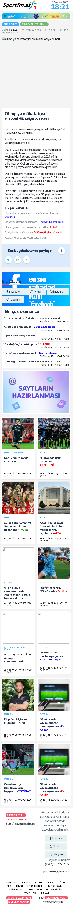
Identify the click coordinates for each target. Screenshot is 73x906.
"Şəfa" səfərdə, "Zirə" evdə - (53, 589)
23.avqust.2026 (23, 538)
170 (9, 735)
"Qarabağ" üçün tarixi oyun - (26, 344)
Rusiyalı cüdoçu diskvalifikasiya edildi (25, 238)
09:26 (45, 670)
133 (9, 473)
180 (9, 670)
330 (9, 800)
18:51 (45, 540)
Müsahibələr (54, 889)
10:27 (45, 737)
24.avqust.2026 (58, 538)
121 (44, 538)
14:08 (10, 672)
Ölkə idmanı (15, 889)
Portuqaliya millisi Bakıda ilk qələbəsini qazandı (31, 318)
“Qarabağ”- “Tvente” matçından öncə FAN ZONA (31, 361)
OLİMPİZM (10, 882)
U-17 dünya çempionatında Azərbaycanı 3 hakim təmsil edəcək (18, 593)
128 (44, 735)
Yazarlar (30, 893)
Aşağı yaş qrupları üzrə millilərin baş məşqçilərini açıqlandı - (52, 528)
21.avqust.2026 (23, 473)
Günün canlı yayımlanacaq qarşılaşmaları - (52, 724)
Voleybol (25, 882)
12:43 (10, 737)
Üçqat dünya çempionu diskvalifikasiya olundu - (31, 215)
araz (14, 30)
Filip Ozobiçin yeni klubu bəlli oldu (16, 721)
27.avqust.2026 (58, 473)
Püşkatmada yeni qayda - (29, 327)
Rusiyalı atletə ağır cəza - (34, 232)
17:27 (10, 540)
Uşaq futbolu (35, 886)
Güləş (51, 882)
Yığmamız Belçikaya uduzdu (19, 335)
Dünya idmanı (34, 889)
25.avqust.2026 (23, 735)
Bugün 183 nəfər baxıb (54, 339)
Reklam (44, 893)
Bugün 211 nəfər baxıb (54, 321)
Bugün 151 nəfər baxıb (54, 356)
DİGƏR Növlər (56, 886)
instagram (59, 291)
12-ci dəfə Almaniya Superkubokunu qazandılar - (17, 526)
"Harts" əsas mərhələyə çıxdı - (30, 353)
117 (44, 603)
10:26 (45, 802)
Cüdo (62, 882)
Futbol (39, 882)
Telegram (14, 299)
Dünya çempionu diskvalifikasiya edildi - (31, 227)
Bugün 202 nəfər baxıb (54, 330)
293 (9, 538)
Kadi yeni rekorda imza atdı (16, 459)
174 (44, 473)
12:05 (10, 475)
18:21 (60, 7)
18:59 (10, 605)
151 (44, 668)
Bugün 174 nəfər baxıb (54, 347)
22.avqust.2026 (58, 603)
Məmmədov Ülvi (56, 897)
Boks (8, 886)
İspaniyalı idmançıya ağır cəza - (34, 222)
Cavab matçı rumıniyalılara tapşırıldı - (17, 787)
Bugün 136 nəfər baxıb (54, 365)
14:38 (10, 802)
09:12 (45, 475)
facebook (14, 291)
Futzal (19, 886)
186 (44, 800)
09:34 (45, 605)
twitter (37, 291)
